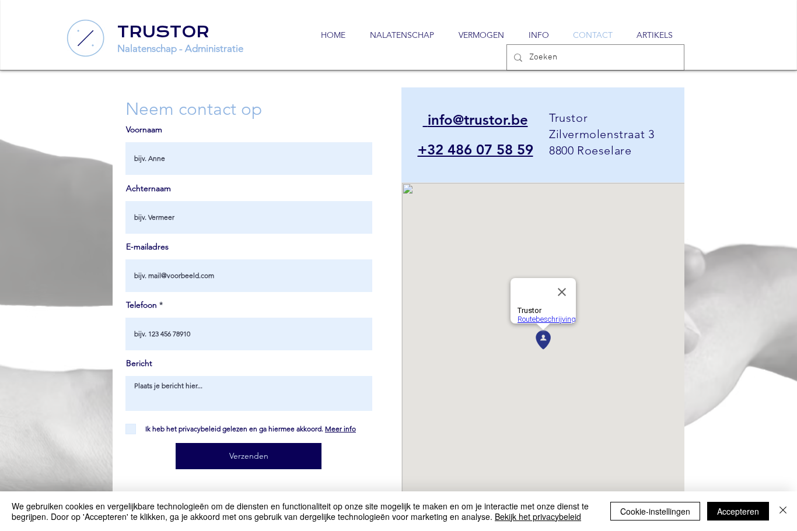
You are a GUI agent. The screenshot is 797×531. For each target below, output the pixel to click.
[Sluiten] (783, 511)
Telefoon (141, 305)
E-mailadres (147, 246)
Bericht (139, 363)
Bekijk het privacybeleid (538, 516)
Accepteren (738, 511)
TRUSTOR (163, 32)
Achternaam (148, 188)
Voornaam (144, 129)
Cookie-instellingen (655, 511)
